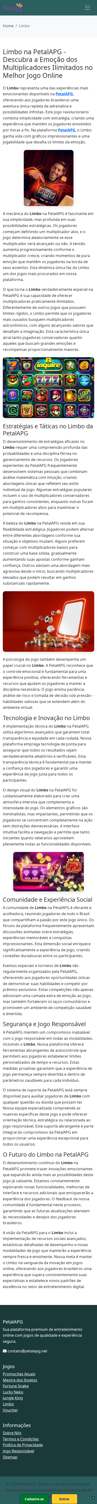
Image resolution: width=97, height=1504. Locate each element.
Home (8, 25)
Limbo (8, 1404)
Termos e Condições (21, 1439)
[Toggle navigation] (87, 7)
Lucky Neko (13, 1392)
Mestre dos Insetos (20, 1380)
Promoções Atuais (19, 1374)
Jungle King (13, 1397)
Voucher (10, 1410)
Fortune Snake (16, 1386)
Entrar (64, 1499)
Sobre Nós (12, 1432)
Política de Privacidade (23, 1444)
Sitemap (10, 1457)
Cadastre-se (34, 1499)
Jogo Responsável (18, 1451)
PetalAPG (64, 93)
